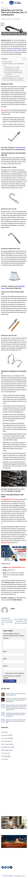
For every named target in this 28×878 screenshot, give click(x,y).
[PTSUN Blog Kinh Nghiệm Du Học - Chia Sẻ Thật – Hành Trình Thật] (15, 2)
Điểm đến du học (6, 798)
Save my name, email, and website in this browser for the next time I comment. (13, 676)
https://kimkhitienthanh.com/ (16, 567)
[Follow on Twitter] (8, 867)
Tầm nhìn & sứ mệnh (7, 782)
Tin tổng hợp (4, 8)
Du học (3, 732)
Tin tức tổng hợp (6, 808)
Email (5, 658)
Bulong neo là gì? (7, 61)
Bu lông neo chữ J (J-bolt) (12, 67)
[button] (23, 59)
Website (5, 666)
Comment (6, 638)
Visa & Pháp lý (6, 805)
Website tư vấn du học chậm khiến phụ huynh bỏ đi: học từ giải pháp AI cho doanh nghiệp (16, 700)
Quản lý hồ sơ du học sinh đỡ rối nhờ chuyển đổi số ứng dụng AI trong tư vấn (15, 721)
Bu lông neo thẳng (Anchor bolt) (14, 71)
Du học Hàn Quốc (5, 738)
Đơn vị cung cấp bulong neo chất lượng (13, 80)
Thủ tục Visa (4, 753)
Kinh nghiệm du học (6, 747)
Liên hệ (4, 785)
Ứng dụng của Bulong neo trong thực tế (13, 78)
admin (18, 19)
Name (5, 651)
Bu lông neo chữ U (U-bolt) (12, 76)
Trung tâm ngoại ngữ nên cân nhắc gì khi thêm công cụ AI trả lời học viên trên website (16, 714)
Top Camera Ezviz (20, 147)
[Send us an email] (11, 867)
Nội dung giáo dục (6, 750)
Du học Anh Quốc (5, 735)
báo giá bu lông (5, 542)
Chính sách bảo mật (7, 789)
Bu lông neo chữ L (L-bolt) (12, 69)
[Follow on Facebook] (2, 867)
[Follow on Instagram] (5, 867)
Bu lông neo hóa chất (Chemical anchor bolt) (14, 73)
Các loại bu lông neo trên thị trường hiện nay (13, 64)
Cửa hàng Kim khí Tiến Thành (9, 499)
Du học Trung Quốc (6, 744)
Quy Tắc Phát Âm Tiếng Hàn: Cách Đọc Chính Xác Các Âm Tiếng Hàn (20, 621)
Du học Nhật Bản (5, 741)
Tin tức (3, 759)
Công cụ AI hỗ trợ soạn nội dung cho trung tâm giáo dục (15, 694)
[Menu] (2, 3)
